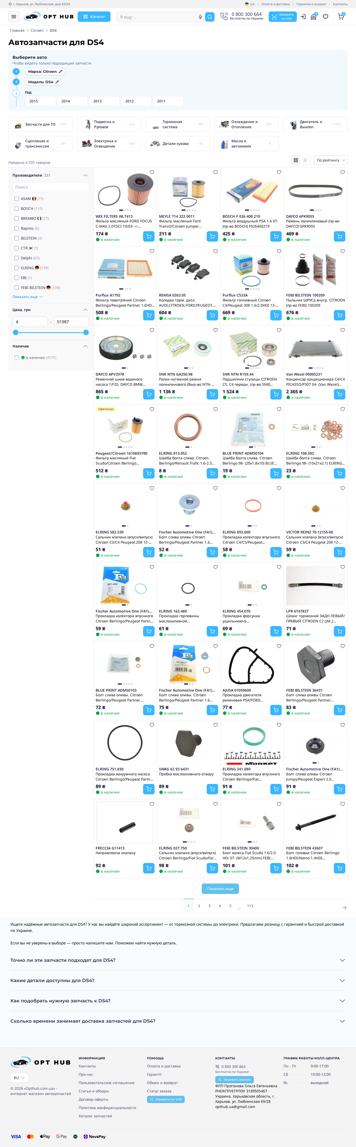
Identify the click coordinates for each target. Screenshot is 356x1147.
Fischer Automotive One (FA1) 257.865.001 (313, 769)
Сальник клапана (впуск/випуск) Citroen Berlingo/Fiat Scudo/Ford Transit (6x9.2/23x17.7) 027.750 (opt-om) (187, 855)
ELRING (34, 267)
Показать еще (220, 888)
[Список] (304, 160)
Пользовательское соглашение (106, 1082)
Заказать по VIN (168, 1099)
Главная (17, 30)
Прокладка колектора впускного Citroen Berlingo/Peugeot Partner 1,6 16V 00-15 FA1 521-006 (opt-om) (125, 618)
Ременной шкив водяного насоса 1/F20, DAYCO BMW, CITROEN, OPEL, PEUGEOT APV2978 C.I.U (119, 381)
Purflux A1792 (108, 295)
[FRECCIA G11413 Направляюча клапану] (125, 822)
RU (16, 1077)
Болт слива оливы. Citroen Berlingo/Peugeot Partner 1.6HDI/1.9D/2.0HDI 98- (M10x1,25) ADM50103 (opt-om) (123, 697)
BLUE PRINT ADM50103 (116, 690)
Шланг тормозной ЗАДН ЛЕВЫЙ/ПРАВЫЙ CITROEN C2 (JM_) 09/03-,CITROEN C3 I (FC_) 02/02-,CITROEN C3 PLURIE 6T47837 (315, 618)
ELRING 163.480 (173, 611)
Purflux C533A (235, 295)
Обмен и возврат (162, 1082)
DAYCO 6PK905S (300, 216)
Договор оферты (93, 1099)
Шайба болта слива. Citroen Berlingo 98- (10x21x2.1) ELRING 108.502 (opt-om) (314, 460)
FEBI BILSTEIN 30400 (241, 848)
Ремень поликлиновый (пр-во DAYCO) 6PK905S (312, 223)
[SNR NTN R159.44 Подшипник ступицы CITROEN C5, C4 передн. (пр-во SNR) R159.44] (252, 348)
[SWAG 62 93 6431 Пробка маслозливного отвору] (188, 743)
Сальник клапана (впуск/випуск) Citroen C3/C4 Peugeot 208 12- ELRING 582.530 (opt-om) (124, 539)
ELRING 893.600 (236, 532)
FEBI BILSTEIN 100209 (305, 295)
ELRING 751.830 (110, 769)
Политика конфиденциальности (107, 1107)
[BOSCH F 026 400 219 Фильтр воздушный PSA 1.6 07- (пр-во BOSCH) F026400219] (252, 191)
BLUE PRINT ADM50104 (243, 453)
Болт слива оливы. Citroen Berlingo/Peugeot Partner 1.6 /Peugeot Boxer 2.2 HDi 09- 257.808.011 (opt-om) (184, 697)
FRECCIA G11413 (110, 848)
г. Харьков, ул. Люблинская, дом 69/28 (41, 4)
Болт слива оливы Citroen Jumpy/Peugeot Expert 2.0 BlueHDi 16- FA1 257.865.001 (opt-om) (315, 776)
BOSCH (31, 208)
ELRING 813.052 (173, 453)
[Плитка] (296, 160)
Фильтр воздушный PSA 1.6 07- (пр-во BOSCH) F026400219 (250, 223)
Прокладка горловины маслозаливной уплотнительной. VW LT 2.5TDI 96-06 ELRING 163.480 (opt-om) (186, 618)
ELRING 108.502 (300, 453)
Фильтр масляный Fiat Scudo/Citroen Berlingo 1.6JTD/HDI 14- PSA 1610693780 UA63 (123, 460)
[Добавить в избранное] (152, 172)
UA (252, 4)
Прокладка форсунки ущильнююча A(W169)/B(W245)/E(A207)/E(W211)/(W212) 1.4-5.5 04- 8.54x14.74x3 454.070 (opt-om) (252, 618)
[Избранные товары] (326, 16)
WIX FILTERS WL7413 (114, 216)
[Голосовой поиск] (200, 17)
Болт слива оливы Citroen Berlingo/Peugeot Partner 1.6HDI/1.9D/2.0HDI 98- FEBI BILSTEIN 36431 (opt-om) (310, 697)
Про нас (86, 1074)
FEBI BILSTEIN (40, 287)
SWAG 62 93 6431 (174, 769)
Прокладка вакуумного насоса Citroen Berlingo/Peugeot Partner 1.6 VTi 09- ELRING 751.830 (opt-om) (125, 776)
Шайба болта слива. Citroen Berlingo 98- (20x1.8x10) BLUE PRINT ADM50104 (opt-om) (248, 460)
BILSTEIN (31, 238)
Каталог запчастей (95, 1115)
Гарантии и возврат (311, 4)
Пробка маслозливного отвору (186, 773)
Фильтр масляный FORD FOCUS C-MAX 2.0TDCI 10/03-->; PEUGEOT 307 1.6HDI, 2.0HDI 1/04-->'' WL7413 (124, 223)
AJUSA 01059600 (237, 690)
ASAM (32, 198)
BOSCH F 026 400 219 (241, 216)
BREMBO (35, 218)
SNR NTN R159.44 (238, 374)
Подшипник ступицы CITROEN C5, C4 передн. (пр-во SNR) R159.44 (250, 381)
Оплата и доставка (275, 4)
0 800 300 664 (233, 1066)
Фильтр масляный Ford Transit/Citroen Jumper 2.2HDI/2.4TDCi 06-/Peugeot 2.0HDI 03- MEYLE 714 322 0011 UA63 (186, 223)
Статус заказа (159, 1090)
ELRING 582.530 (110, 532)
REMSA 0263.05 (172, 295)
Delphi (30, 257)
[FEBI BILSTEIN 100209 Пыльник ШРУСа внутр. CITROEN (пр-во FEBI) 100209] (315, 270)
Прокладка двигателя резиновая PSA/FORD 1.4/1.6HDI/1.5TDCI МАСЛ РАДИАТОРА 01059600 (245, 697)
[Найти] (209, 17)
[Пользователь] (303, 16)
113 (250, 905)
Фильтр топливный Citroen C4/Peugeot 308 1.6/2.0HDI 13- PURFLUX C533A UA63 (249, 302)
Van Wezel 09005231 (304, 374)
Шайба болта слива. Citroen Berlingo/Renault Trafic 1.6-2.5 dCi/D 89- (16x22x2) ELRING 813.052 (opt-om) (185, 460)
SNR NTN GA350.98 (176, 374)
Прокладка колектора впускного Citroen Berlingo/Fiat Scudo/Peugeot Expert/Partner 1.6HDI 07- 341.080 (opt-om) (251, 776)
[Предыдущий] (101, 190)
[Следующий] (149, 190)
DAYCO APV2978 (110, 374)
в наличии (41, 357)
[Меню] (13, 16)
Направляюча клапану (116, 852)
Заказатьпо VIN (286, 16)
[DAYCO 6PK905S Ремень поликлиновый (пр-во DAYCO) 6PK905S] (315, 191)
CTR (29, 248)
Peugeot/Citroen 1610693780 (122, 453)
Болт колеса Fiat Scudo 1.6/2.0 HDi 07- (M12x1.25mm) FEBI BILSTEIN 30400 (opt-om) (249, 855)
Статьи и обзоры (94, 1090)
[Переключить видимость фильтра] (85, 175)
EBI (26, 277)
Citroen (37, 30)
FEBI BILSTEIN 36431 (304, 690)
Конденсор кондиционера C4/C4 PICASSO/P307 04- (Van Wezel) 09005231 (315, 381)
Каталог (97, 16)
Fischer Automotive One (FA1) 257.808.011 (185, 690)
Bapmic (30, 228)
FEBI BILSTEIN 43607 (304, 848)
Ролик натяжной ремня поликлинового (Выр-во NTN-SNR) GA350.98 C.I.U (185, 381)
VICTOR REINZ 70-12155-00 (309, 532)
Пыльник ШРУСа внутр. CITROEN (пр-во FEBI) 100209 (315, 302)
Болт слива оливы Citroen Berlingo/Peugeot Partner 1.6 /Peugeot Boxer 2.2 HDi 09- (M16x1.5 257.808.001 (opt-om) (185, 539)
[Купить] (149, 236)
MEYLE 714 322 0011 (177, 216)
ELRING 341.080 (236, 769)
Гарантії (154, 1074)
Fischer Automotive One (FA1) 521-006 (122, 611)
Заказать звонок (237, 1079)
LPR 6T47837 (297, 611)
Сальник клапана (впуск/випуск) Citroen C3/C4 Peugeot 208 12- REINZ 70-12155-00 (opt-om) (314, 539)
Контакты (340, 4)
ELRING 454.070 (236, 611)
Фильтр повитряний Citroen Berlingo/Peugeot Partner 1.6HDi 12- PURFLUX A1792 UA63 (124, 302)
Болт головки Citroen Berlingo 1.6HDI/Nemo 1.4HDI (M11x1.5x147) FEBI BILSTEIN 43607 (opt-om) (312, 855)
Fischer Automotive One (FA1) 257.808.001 (185, 532)
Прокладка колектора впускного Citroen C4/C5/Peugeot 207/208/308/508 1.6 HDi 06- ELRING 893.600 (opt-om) (251, 539)
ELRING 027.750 (173, 848)
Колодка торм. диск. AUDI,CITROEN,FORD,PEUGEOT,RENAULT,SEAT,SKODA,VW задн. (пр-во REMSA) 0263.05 (188, 302)
